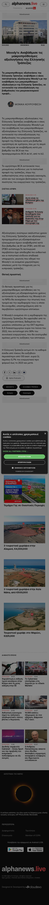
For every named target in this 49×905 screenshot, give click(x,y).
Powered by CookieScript (24, 471)
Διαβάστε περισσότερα (34, 448)
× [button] (45, 434)
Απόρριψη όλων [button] (24, 462)
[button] (24, 451)
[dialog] (24, 452)
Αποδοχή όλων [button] (24, 457)
